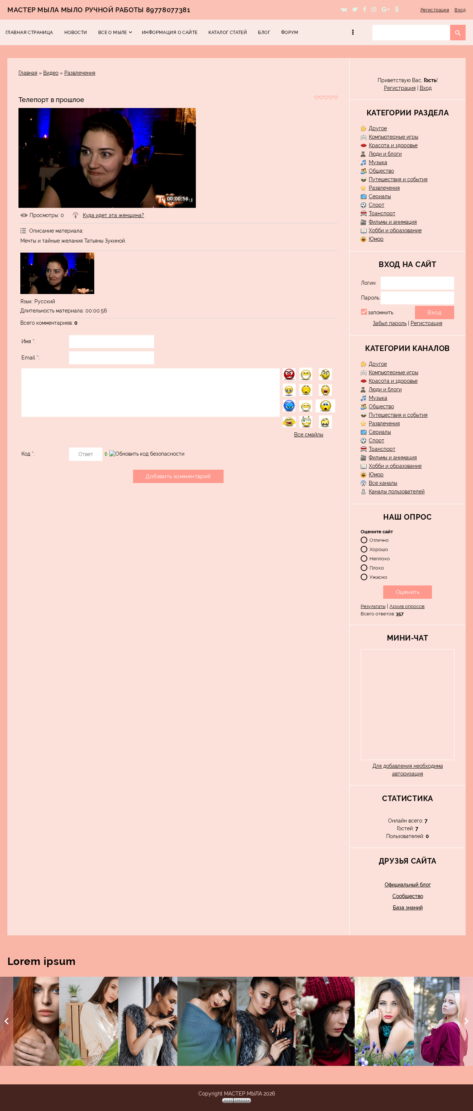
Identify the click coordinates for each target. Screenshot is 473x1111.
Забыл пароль (389, 323)
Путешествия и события (398, 179)
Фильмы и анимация (393, 222)
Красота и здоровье (393, 145)
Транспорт (382, 213)
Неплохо (380, 558)
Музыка (378, 162)
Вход (460, 10)
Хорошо (379, 549)
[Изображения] (57, 273)
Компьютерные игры (393, 137)
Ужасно (378, 577)
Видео (50, 73)
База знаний (408, 908)
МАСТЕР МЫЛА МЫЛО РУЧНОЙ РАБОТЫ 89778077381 (98, 10)
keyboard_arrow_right (466, 1021)
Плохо (377, 567)
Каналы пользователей (397, 491)
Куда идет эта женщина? (113, 215)
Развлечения (79, 73)
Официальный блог (408, 885)
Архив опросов (407, 606)
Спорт (376, 205)
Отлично (379, 540)
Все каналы (383, 483)
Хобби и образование (395, 230)
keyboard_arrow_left (6, 1021)
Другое (378, 128)
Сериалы (380, 196)
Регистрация (435, 10)
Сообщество (407, 896)
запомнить (380, 312)
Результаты (373, 606)
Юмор (376, 239)
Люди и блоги (385, 154)
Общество (381, 171)
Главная (27, 73)
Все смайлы (308, 435)
